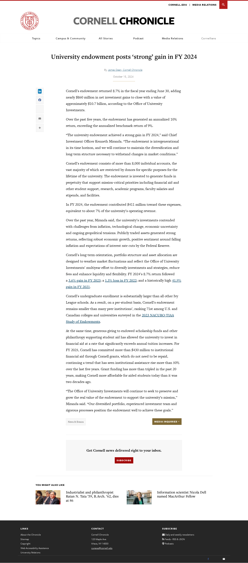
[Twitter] (216, 559)
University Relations (30, 552)
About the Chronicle (31, 534)
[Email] (223, 559)
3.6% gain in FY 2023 (84, 280)
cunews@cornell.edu (101, 548)
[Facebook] (208, 559)
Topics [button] (36, 38)
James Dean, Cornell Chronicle (125, 69)
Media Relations (204, 5)
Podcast (138, 38)
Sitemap (25, 539)
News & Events (76, 422)
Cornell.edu (177, 5)
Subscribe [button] (124, 460)
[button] (223, 5)
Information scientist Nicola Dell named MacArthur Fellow (181, 494)
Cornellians (208, 38)
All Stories (106, 38)
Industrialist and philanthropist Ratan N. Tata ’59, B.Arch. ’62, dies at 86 (92, 496)
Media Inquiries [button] (166, 421)
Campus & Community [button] (71, 38)
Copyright (26, 543)
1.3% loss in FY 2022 (121, 280)
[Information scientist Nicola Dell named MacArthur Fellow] (139, 497)
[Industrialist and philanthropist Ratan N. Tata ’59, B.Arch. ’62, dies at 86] (48, 497)
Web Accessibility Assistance (35, 548)
